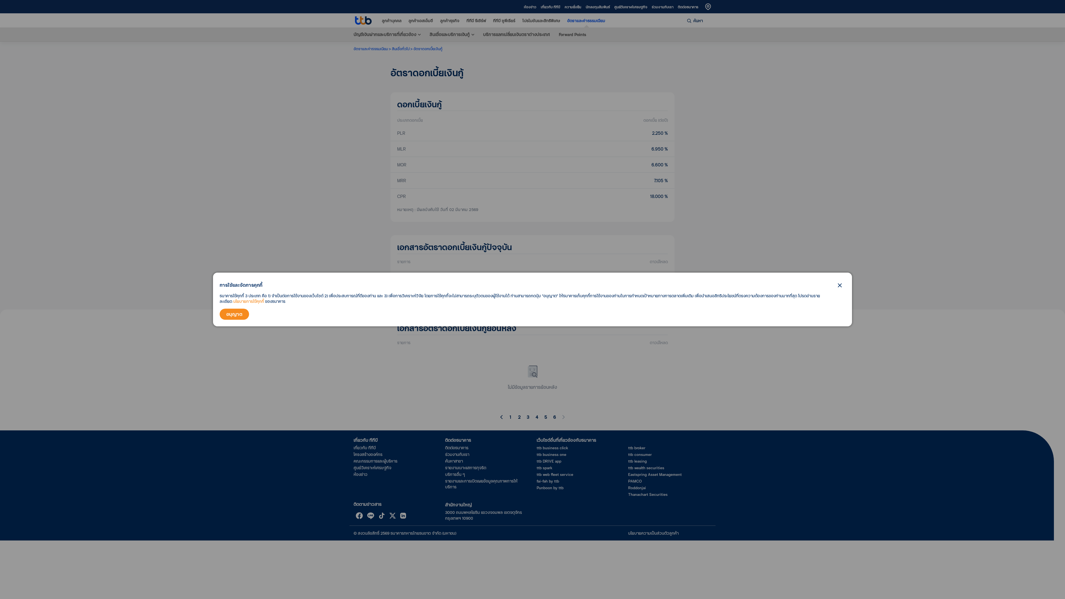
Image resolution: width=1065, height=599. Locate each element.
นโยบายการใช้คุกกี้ (248, 301)
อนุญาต (234, 314)
